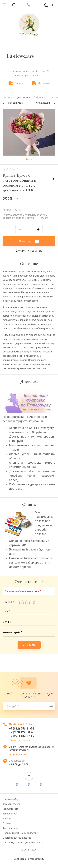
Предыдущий (15, 102)
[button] (29, 776)
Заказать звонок (11, 804)
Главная (7, 97)
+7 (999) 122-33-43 (21, 732)
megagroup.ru (37, 859)
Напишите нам (10, 809)
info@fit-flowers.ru (19, 754)
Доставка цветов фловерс (17, 837)
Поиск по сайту (10, 799)
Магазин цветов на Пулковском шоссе (23, 842)
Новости (7, 818)
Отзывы (7, 823)
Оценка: (9, 602)
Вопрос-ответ (10, 813)
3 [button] (31, 159)
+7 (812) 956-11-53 (21, 728)
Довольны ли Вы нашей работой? (20, 833)
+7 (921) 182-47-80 (21, 735)
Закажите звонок (19, 740)
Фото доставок (11, 828)
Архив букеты (24, 97)
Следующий (43, 102)
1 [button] (26, 159)
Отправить (29, 644)
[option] (29, 132)
